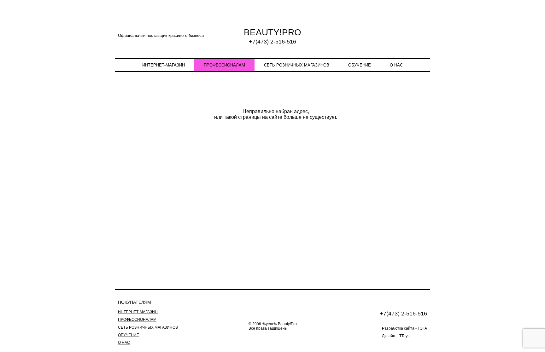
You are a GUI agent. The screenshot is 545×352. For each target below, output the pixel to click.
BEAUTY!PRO (272, 32)
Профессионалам (224, 65)
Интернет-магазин (163, 65)
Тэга (422, 328)
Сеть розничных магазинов (296, 65)
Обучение (359, 65)
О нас (396, 65)
